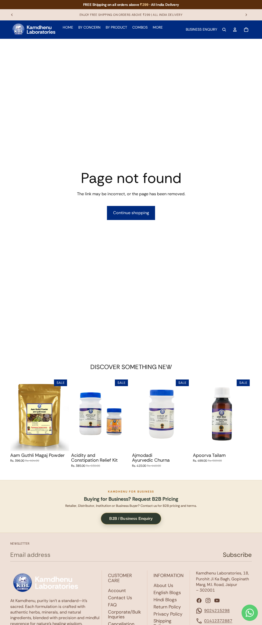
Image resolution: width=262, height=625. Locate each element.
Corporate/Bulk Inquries (124, 614)
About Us (163, 585)
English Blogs (167, 593)
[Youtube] (217, 600)
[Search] (224, 29)
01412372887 (218, 620)
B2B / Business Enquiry (130, 519)
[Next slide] (246, 14)
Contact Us (120, 598)
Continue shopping (131, 212)
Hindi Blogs (165, 600)
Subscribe (237, 555)
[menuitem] (157, 27)
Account (117, 590)
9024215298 (217, 610)
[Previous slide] (12, 14)
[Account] (235, 29)
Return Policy (167, 607)
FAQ (112, 605)
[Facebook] (199, 600)
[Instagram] (208, 600)
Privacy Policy (168, 614)
